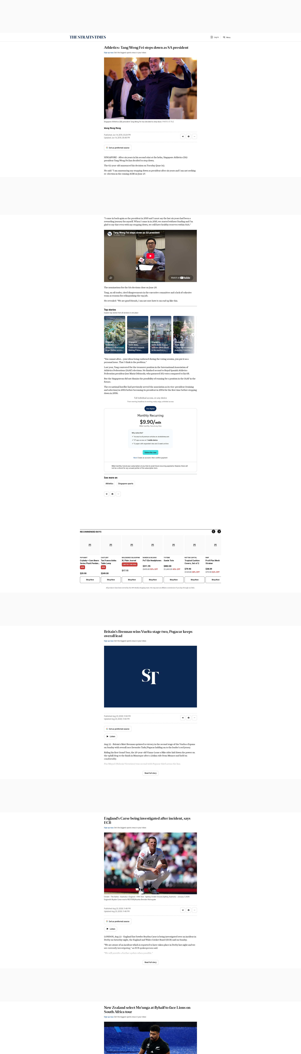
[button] (214, 37)
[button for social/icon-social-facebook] (188, 136)
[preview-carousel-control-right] (193, 335)
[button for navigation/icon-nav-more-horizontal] (194, 136)
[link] (88, 37)
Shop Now (90, 580)
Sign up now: (109, 52)
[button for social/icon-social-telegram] (182, 136)
